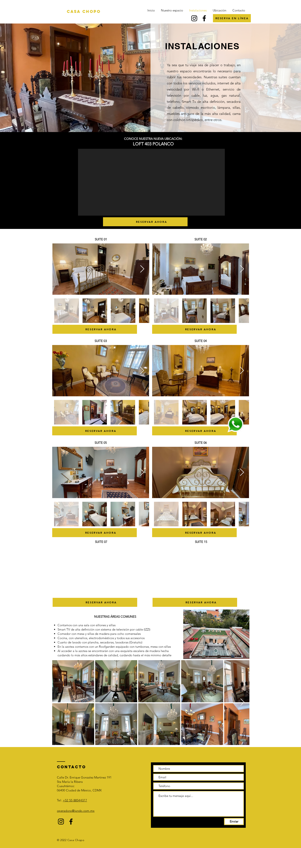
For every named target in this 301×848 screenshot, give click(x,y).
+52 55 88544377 (75, 800)
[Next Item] (142, 269)
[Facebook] (204, 18)
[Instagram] (194, 18)
